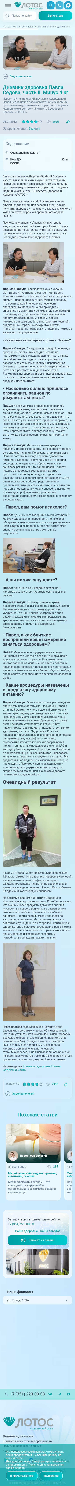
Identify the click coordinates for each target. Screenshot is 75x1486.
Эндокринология (20, 76)
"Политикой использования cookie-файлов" (34, 1466)
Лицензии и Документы (18, 1436)
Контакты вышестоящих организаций (27, 1441)
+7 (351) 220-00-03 (21, 1224)
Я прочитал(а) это (21, 1475)
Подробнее (51, 1475)
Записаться (55, 15)
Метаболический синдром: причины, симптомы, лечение (32, 1175)
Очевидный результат (25, 152)
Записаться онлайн (41, 1240)
